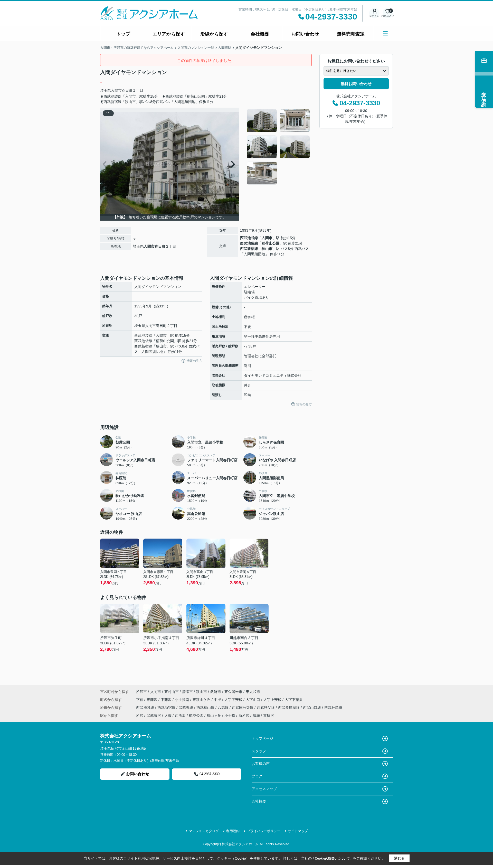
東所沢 (268, 715)
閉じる (399, 858)
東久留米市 (233, 692)
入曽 (168, 715)
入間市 (116, 90)
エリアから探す (169, 33)
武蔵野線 (186, 708)
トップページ (262, 738)
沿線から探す (214, 33)
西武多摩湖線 (289, 708)
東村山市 (171, 692)
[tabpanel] (278, 147)
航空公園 (196, 715)
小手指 (229, 715)
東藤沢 (152, 700)
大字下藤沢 (294, 700)
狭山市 (267, 249)
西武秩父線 (266, 708)
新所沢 (244, 715)
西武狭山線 (205, 708)
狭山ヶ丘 (214, 715)
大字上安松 (272, 700)
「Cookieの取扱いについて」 (332, 858)
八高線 (224, 708)
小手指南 (182, 700)
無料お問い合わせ (356, 83)
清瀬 (256, 715)
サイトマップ (298, 831)
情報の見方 (194, 361)
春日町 (127, 90)
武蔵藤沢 (154, 715)
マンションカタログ (204, 831)
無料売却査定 (351, 33)
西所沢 (180, 715)
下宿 (140, 700)
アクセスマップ (264, 789)
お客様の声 (261, 763)
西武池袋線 (249, 238)
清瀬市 (187, 692)
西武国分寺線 (243, 708)
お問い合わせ (305, 33)
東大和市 (253, 692)
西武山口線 (312, 708)
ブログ (257, 776)
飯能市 (215, 692)
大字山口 (253, 700)
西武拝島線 (333, 708)
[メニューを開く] (385, 33)
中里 (218, 700)
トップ (123, 33)
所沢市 (141, 692)
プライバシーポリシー (263, 831)
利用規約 (233, 831)
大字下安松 (233, 700)
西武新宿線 (249, 249)
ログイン (374, 15)
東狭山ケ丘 (202, 700)
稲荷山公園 (271, 243)
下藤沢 (167, 700)
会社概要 (260, 33)
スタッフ (259, 751)
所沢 (139, 715)
